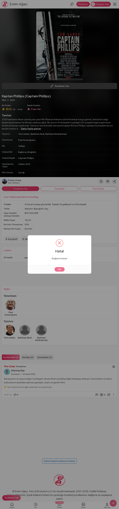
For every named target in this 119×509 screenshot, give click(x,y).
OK (59, 269)
